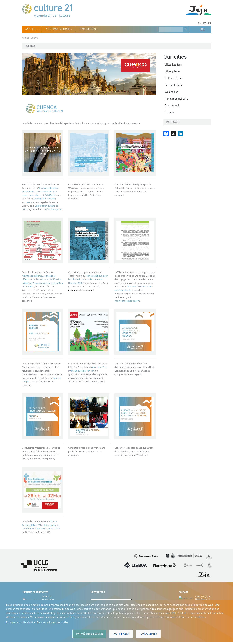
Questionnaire (173, 105)
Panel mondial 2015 (176, 98)
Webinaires (171, 91)
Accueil (25, 37)
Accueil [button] (30, 29)
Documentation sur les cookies (52, 622)
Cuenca (28, 202)
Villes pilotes (172, 71)
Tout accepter (148, 633)
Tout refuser (121, 633)
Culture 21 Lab (173, 78)
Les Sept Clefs (173, 85)
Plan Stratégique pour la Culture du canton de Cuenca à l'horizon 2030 (88, 279)
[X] (173, 133)
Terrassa (51, 198)
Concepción (40, 198)
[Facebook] (166, 133)
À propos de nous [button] (58, 29)
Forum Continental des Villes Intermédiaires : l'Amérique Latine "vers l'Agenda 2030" (41, 525)
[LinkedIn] (180, 133)
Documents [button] (87, 29)
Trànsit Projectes (53, 209)
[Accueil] (49, 10)
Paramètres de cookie (89, 633)
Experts (169, 112)
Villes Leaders (173, 64)
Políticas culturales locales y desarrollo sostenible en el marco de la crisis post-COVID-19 (40, 191)
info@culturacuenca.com (127, 300)
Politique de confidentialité (19, 622)
